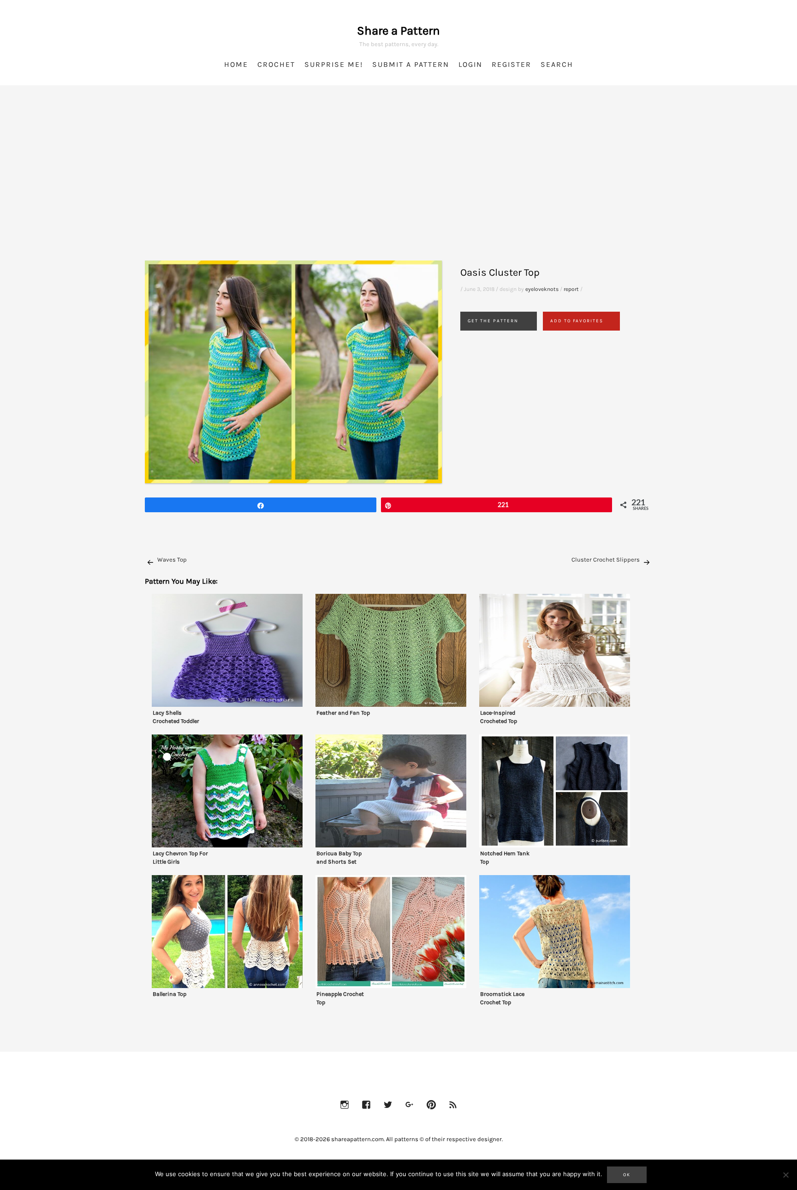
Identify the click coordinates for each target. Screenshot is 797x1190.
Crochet (276, 64)
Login (470, 64)
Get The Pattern (493, 321)
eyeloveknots (542, 289)
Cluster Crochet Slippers (605, 559)
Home (236, 64)
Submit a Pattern (410, 64)
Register (511, 64)
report (571, 289)
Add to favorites (576, 321)
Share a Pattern (398, 31)
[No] (785, 1174)
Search (557, 64)
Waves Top (172, 559)
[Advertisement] (398, 184)
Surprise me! (333, 64)
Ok (626, 1175)
